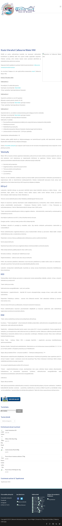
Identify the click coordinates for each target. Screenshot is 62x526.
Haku (19, 411)
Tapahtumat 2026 (5, 481)
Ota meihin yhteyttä (10, 145)
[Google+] (50, 524)
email (33, 71)
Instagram (3, 502)
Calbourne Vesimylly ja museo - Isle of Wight (23, 519)
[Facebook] (46, 524)
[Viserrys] (59, 524)
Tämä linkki (18, 88)
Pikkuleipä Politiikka (47, 519)
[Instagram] (53, 524)
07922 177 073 (5, 505)
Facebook (3, 500)
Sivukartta (38, 519)
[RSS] (56, 524)
